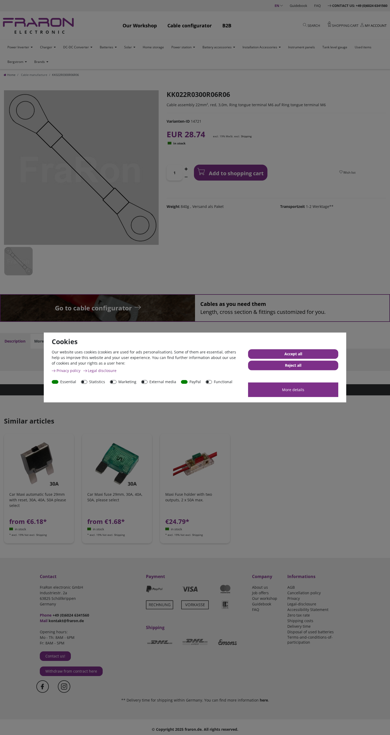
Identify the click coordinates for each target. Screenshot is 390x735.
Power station (181, 47)
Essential (68, 381)
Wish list (349, 172)
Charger (46, 47)
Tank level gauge (334, 47)
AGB (291, 587)
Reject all (293, 365)
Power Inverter (18, 47)
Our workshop (264, 598)
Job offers (260, 592)
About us (260, 587)
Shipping (246, 136)
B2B (226, 25)
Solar (128, 47)
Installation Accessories (259, 47)
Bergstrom (15, 61)
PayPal (195, 381)
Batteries (106, 47)
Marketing (127, 381)
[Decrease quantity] (186, 177)
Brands (39, 61)
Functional (223, 381)
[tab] (15, 341)
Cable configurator (189, 25)
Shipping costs (300, 620)
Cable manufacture (33, 75)
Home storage (153, 47)
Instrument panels (301, 47)
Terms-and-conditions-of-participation (310, 640)
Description (15, 341)
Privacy (293, 598)
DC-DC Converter (76, 47)
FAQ (317, 5)
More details (293, 389)
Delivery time (299, 626)
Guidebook (298, 5)
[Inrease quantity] (186, 169)
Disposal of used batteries (310, 631)
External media (162, 381)
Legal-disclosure (301, 603)
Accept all (293, 354)
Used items (363, 47)
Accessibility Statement (307, 609)
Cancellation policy (304, 592)
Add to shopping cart (235, 173)
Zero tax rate (298, 615)
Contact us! (55, 656)
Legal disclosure (102, 370)
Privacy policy (69, 370)
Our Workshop (140, 25)
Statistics (97, 381)
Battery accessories (217, 47)
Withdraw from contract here (71, 671)
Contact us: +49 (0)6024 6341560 (359, 5)
